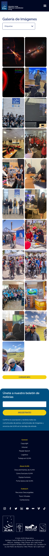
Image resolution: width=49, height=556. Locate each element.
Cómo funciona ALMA (24, 473)
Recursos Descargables (24, 492)
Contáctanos (24, 500)
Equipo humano (24, 477)
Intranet (24, 447)
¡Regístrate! (24, 412)
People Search (24, 451)
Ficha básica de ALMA (24, 481)
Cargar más (24, 377)
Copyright (24, 443)
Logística (24, 455)
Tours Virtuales (24, 496)
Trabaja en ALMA (24, 458)
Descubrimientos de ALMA (24, 470)
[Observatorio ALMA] (15, 5)
